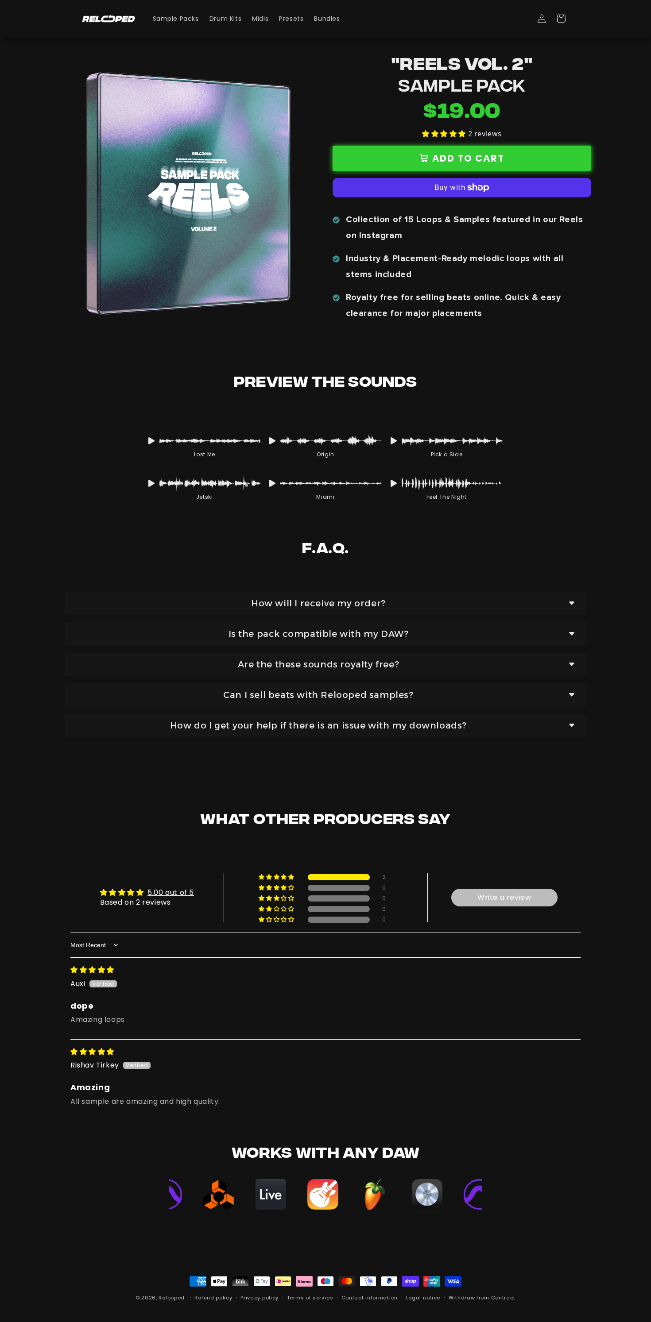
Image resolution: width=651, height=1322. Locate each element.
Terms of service (310, 1297)
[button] (561, 18)
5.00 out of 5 (170, 892)
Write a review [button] (504, 897)
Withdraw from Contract (482, 1297)
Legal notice (423, 1297)
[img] (92, 970)
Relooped (172, 1297)
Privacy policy (259, 1297)
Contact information (369, 1297)
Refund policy (213, 1297)
